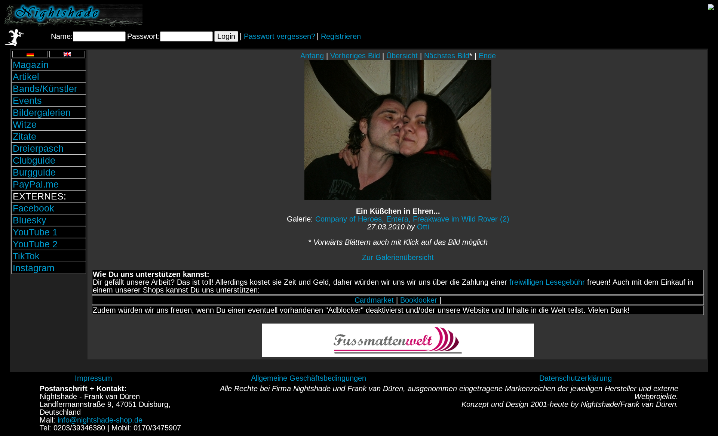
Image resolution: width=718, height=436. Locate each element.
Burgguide (34, 172)
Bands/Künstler (45, 88)
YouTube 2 (35, 244)
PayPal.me (36, 184)
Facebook (33, 208)
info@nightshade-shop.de (100, 420)
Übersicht (402, 56)
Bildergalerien (42, 112)
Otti (423, 227)
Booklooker (418, 300)
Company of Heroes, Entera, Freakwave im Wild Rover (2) (412, 219)
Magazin (31, 64)
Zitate (24, 136)
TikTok (26, 256)
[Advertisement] (48, 326)
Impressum (93, 378)
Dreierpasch (38, 148)
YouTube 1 (35, 232)
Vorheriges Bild (355, 56)
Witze (25, 124)
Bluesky (29, 220)
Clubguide (34, 160)
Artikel (26, 76)
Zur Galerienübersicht (398, 257)
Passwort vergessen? (279, 36)
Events (27, 100)
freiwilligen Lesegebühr (547, 282)
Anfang (312, 56)
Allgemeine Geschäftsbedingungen (308, 378)
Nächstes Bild (446, 56)
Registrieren (341, 36)
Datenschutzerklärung (575, 378)
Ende (487, 56)
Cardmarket (374, 300)
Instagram (34, 268)
